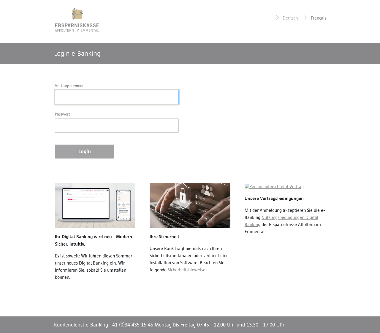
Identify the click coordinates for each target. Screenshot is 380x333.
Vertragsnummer (69, 86)
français (318, 17)
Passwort (62, 114)
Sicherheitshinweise (186, 269)
